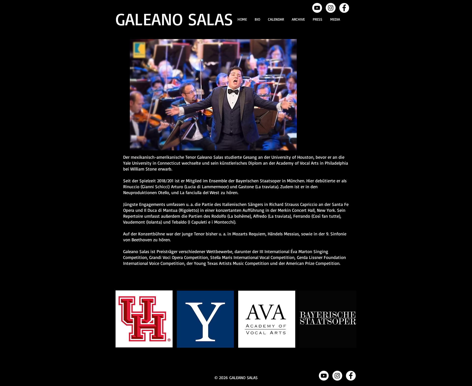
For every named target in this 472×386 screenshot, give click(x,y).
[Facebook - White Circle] (344, 8)
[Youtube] (317, 8)
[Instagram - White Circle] (331, 8)
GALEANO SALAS (174, 18)
